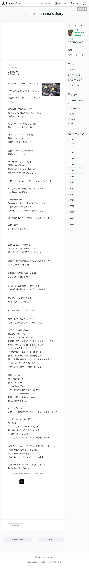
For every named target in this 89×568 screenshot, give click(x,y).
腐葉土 (11, 173)
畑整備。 (15, 73)
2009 (72, 206)
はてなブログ (73, 70)
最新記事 (72, 94)
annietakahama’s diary (44, 13)
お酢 (14, 468)
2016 (72, 165)
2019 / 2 (75, 143)
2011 (72, 194)
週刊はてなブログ (75, 80)
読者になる (82, 9)
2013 (72, 182)
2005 (72, 230)
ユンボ (31, 169)
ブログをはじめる (75, 75)
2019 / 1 (75, 147)
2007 (72, 218)
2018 (72, 153)
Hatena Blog (41, 562)
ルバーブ (16, 453)
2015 (72, 170)
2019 (72, 140)
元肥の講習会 (17, 540)
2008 (72, 212)
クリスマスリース (16, 356)
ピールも (71, 119)
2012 (72, 188)
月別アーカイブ (76, 133)
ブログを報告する (54, 562)
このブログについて (76, 42)
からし (27, 319)
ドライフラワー (37, 345)
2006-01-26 (13, 245)
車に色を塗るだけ (75, 108)
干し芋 (70, 124)
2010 (72, 200)
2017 (72, 159)
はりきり (71, 114)
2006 (72, 224)
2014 (72, 176)
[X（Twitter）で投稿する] (21, 481)
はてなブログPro (74, 85)
